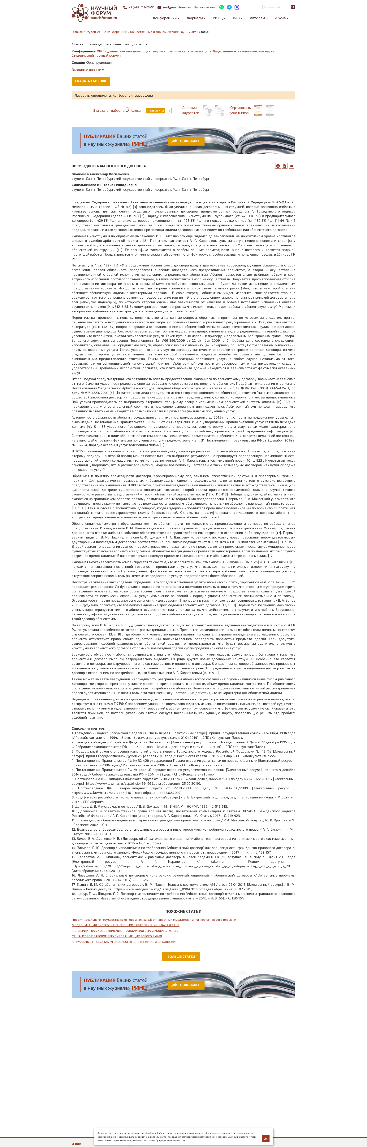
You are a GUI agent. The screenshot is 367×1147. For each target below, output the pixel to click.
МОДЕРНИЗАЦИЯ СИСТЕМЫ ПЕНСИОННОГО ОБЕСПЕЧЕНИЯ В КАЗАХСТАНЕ (125, 925)
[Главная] (95, 13)
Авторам (257, 18)
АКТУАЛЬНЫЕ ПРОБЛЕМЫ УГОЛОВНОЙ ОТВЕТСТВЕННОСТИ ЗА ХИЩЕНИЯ (124, 941)
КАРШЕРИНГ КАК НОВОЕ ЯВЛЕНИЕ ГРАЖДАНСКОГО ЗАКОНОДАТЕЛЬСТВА (125, 930)
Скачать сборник (90, 81)
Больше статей (181, 956)
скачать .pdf (285, 166)
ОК (266, 1138)
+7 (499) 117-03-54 (142, 7)
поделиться (291, 166)
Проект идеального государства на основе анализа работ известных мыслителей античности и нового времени (154, 919)
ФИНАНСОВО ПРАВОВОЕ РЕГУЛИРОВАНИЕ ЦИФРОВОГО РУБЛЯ (117, 936)
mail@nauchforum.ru (177, 7)
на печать (278, 166)
